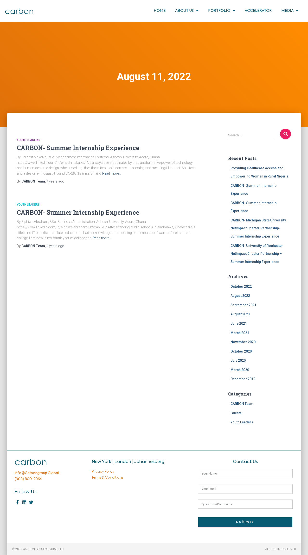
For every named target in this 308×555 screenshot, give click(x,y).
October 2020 (241, 351)
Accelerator (258, 10)
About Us (184, 10)
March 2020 (240, 370)
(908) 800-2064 (28, 479)
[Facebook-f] (17, 502)
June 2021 (239, 323)
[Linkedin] (24, 502)
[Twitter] (31, 502)
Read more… (111, 173)
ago (55, 181)
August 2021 (240, 314)
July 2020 (238, 360)
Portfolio (219, 10)
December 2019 (243, 379)
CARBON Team (242, 404)
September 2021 (243, 305)
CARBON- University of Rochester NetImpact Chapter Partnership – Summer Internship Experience (257, 254)
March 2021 (240, 333)
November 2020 (243, 342)
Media (287, 10)
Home (160, 10)
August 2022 (240, 296)
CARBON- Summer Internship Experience (78, 148)
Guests (236, 413)
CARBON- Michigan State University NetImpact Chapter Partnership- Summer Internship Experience (258, 228)
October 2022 (241, 286)
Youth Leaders (28, 140)
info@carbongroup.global (36, 473)
